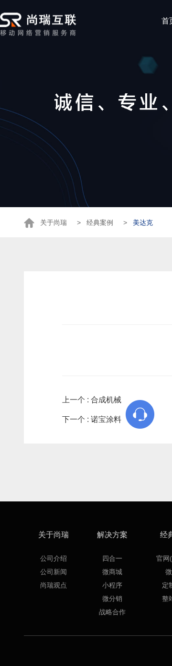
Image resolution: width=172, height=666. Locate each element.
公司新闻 (53, 572)
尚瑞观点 (53, 585)
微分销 (112, 598)
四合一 (112, 558)
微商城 (112, 572)
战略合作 (112, 612)
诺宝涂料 (106, 419)
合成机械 (106, 400)
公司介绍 (53, 558)
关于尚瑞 (53, 535)
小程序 (112, 585)
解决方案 (112, 535)
